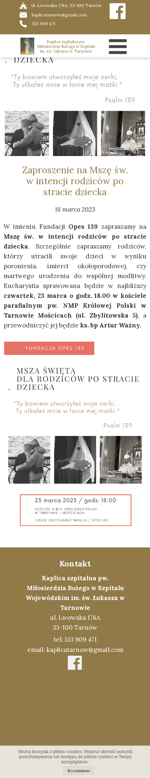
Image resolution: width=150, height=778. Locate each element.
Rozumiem (78, 770)
